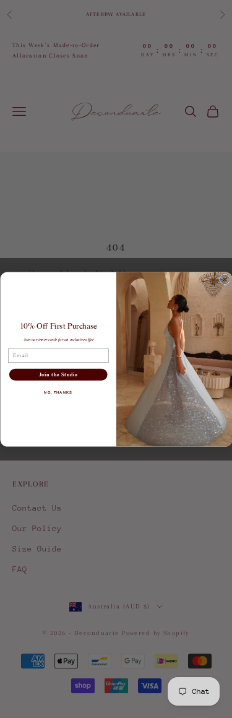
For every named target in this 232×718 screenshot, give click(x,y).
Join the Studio (57, 374)
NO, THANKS (58, 392)
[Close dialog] (224, 279)
